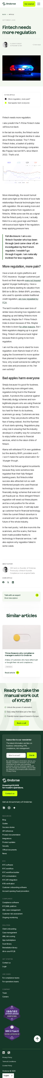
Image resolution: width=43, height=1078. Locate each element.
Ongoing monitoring (10, 917)
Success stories (8, 827)
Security (5, 846)
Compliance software (10, 902)
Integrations (6, 838)
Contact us (9, 793)
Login (4, 966)
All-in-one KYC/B (8, 951)
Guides (5, 823)
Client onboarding (9, 929)
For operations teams (10, 982)
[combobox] (8, 1075)
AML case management (11, 910)
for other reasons (27, 326)
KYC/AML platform (9, 906)
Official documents (9, 850)
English (6, 1076)
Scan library (7, 944)
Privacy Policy (7, 1057)
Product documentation (11, 835)
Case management (9, 933)
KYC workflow (7, 869)
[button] (38, 4)
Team (4, 993)
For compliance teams (10, 978)
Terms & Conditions (9, 1061)
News (4, 853)
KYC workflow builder (10, 872)
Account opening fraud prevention (15, 891)
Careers (5, 997)
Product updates (8, 842)
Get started (29, 4)
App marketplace (9, 940)
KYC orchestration (9, 876)
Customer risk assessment (12, 914)
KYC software (7, 865)
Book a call (21, 723)
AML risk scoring (8, 936)
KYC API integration (9, 880)
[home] (11, 3)
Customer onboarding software (14, 887)
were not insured (32, 280)
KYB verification (8, 884)
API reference (7, 831)
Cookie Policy (7, 1066)
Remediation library (9, 948)
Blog (4, 14)
